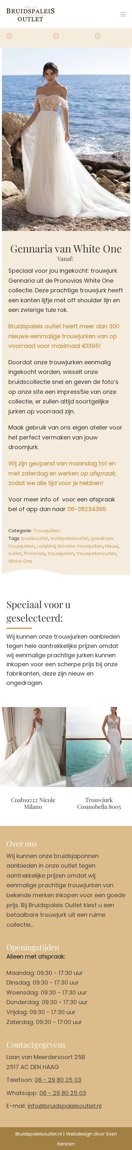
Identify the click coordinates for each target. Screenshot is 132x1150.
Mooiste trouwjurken (80, 546)
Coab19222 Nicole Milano (33, 803)
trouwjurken (61, 553)
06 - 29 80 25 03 (58, 1080)
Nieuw (111, 546)
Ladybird (46, 546)
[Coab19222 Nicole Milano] (33, 747)
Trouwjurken (46, 530)
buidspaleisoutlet (70, 538)
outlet (15, 553)
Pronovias (34, 553)
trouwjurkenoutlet (96, 553)
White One (20, 561)
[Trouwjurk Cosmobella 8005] (99, 747)
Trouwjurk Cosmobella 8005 (99, 803)
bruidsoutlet (34, 538)
